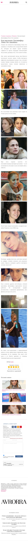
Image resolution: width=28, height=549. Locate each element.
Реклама (3, 491)
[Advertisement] (14, 19)
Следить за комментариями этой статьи (8, 457)
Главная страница (6, 36)
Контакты (3, 490)
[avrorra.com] (14, 2)
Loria (12, 361)
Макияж (14, 36)
